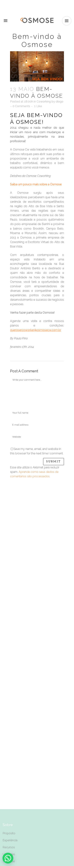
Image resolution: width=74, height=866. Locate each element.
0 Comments (21, 106)
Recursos (9, 847)
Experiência (10, 840)
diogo (59, 101)
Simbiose (9, 861)
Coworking (44, 101)
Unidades (9, 854)
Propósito (9, 833)
